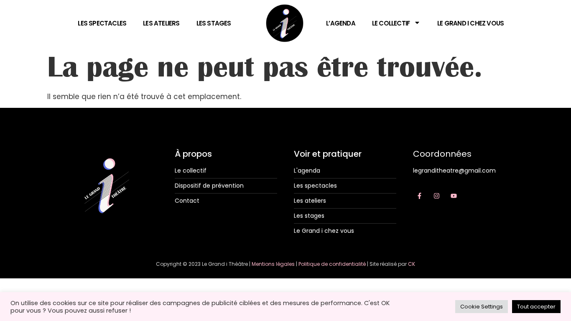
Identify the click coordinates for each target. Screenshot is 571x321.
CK (411, 264)
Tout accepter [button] (536, 307)
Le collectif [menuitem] (391, 23)
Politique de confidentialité (332, 264)
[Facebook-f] (419, 196)
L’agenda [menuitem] (340, 23)
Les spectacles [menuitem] (102, 23)
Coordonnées (442, 154)
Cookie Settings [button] (481, 307)
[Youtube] (453, 196)
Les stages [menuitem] (213, 23)
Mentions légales (273, 264)
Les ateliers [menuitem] (161, 23)
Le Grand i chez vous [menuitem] (470, 23)
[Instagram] (436, 196)
